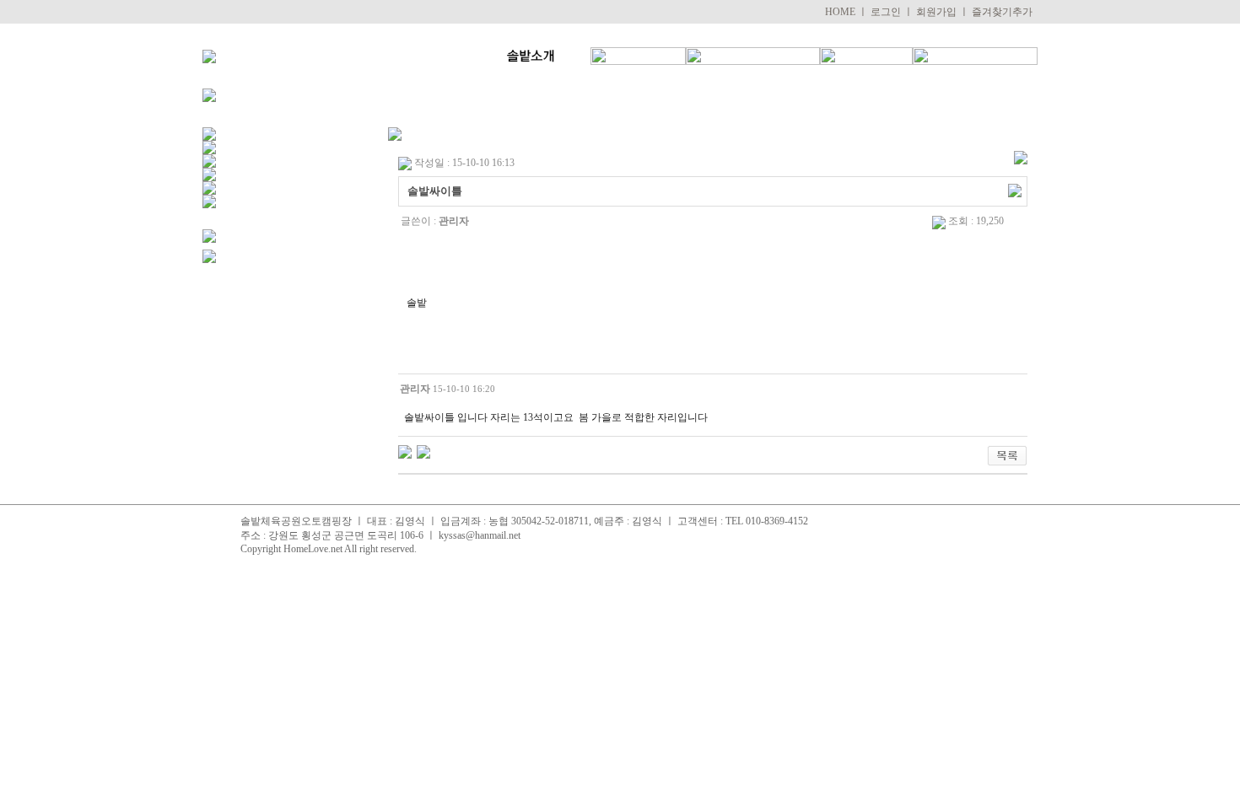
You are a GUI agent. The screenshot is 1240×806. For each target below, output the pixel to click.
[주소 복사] (1015, 190)
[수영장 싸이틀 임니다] (423, 451)
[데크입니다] (405, 451)
